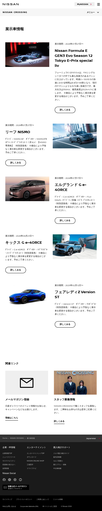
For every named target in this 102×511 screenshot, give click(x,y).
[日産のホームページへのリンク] (11, 4)
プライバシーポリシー (24, 499)
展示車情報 (31, 438)
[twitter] (9, 479)
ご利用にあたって (42, 499)
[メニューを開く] (98, 4)
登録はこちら (11, 418)
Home (5, 438)
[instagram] (15, 479)
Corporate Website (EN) (29, 506)
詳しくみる (65, 110)
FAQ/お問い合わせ (9, 506)
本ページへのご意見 (49, 506)
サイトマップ (7, 499)
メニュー (91, 12)
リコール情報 (58, 499)
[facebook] (4, 479)
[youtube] (20, 479)
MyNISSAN (82, 4)
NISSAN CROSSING (17, 438)
